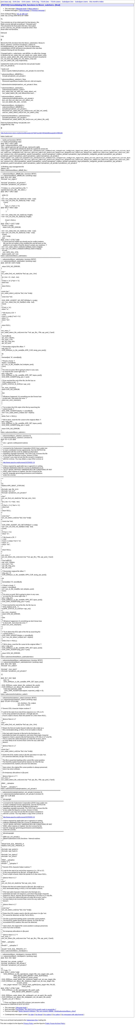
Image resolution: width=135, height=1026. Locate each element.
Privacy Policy (29, 1023)
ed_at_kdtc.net (22, 14)
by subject (47, 1014)
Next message (24, 10)
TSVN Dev (45, 2)
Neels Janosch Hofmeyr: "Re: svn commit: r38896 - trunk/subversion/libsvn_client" (47, 1011)
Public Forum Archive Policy (55, 1023)
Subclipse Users (81, 2)
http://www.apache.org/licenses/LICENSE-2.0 (19, 462)
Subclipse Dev (67, 2)
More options (33, 9)
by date (31, 1014)
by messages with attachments (72, 1014)
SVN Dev (16, 2)
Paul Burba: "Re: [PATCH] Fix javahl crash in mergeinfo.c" (36, 1009)
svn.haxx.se (6, 2)
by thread (39, 1014)
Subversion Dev (32, 1020)
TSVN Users (55, 2)
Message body (21, 9)
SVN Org (35, 2)
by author (56, 1014)
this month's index (96, 2)
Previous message (38, 10)
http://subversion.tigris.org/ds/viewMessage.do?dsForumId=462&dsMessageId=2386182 (32, 133)
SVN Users (26, 2)
